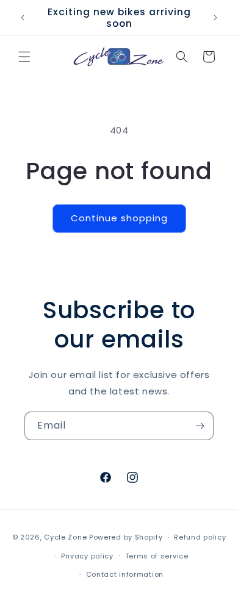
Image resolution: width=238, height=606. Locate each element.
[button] (24, 56)
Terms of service (157, 556)
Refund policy (200, 537)
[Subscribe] (199, 426)
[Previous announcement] (22, 17)
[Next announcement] (215, 17)
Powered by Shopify (126, 537)
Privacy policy (87, 556)
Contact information (125, 574)
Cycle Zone (65, 537)
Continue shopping (119, 218)
